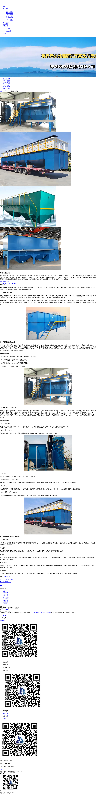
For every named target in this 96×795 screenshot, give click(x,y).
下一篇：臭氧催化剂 (5, 582)
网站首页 (5, 713)
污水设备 (5, 9)
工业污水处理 (9, 17)
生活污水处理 (9, 16)
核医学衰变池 (9, 14)
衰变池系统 (6, 22)
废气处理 (5, 595)
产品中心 (6, 91)
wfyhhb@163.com (11, 283)
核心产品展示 (9, 11)
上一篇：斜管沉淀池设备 (6, 579)
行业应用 (5, 24)
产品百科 (8, 30)
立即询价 (2, 281)
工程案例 (5, 25)
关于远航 (5, 8)
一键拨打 (5, 715)
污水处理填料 (9, 20)
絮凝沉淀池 (7, 576)
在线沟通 (2, 620)
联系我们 (5, 33)
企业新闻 (8, 28)
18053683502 (3, 283)
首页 (4, 6)
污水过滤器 (9, 19)
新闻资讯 (5, 27)
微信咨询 (5, 716)
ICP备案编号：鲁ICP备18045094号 (42, 612)
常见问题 (8, 31)
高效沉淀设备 (9, 13)
